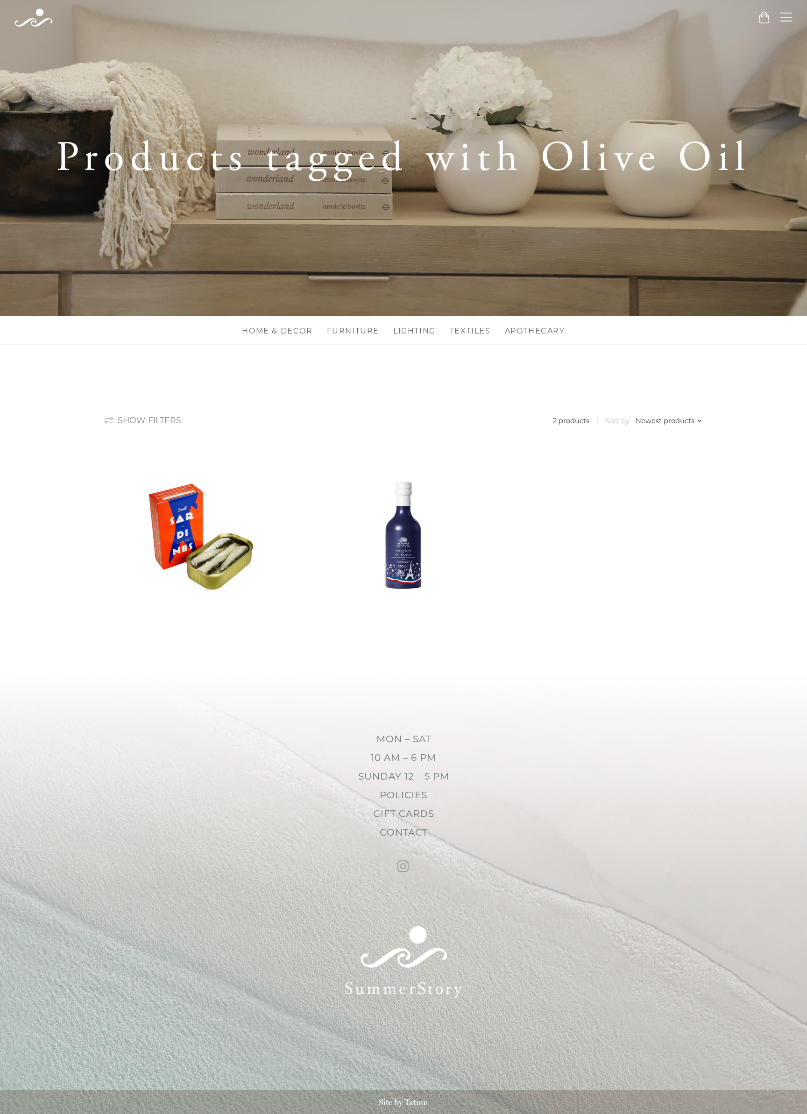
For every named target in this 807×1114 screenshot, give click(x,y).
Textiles (470, 330)
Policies (403, 795)
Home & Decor (277, 330)
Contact (404, 832)
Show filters (149, 420)
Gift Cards (403, 813)
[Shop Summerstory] (33, 17)
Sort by (617, 421)
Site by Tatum (403, 1102)
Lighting (414, 330)
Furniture (353, 330)
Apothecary (535, 330)
